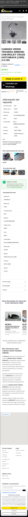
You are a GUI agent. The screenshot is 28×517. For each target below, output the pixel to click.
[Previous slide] (3, 317)
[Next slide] (24, 317)
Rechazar (14, 513)
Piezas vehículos (10, 17)
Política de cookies (20, 450)
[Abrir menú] (19, 10)
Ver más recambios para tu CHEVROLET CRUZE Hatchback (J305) (14, 341)
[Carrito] (26, 10)
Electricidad (20, 17)
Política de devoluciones (16, 186)
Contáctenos (19, 455)
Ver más (4, 162)
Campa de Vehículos (10, 1)
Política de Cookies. (21, 504)
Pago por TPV (5, 468)
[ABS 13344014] (8, 157)
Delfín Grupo (5, 475)
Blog (21, 1)
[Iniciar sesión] (23, 10)
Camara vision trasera (7, 18)
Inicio (2, 17)
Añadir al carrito (13, 79)
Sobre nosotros (5, 478)
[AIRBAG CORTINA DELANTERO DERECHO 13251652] (19, 157)
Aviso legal (18, 453)
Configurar (14, 510)
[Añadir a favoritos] (23, 65)
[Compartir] (26, 65)
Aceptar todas (14, 508)
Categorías (17, 1)
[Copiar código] (21, 65)
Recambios (2, 1)
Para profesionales (15, 2)
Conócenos (7, 2)
